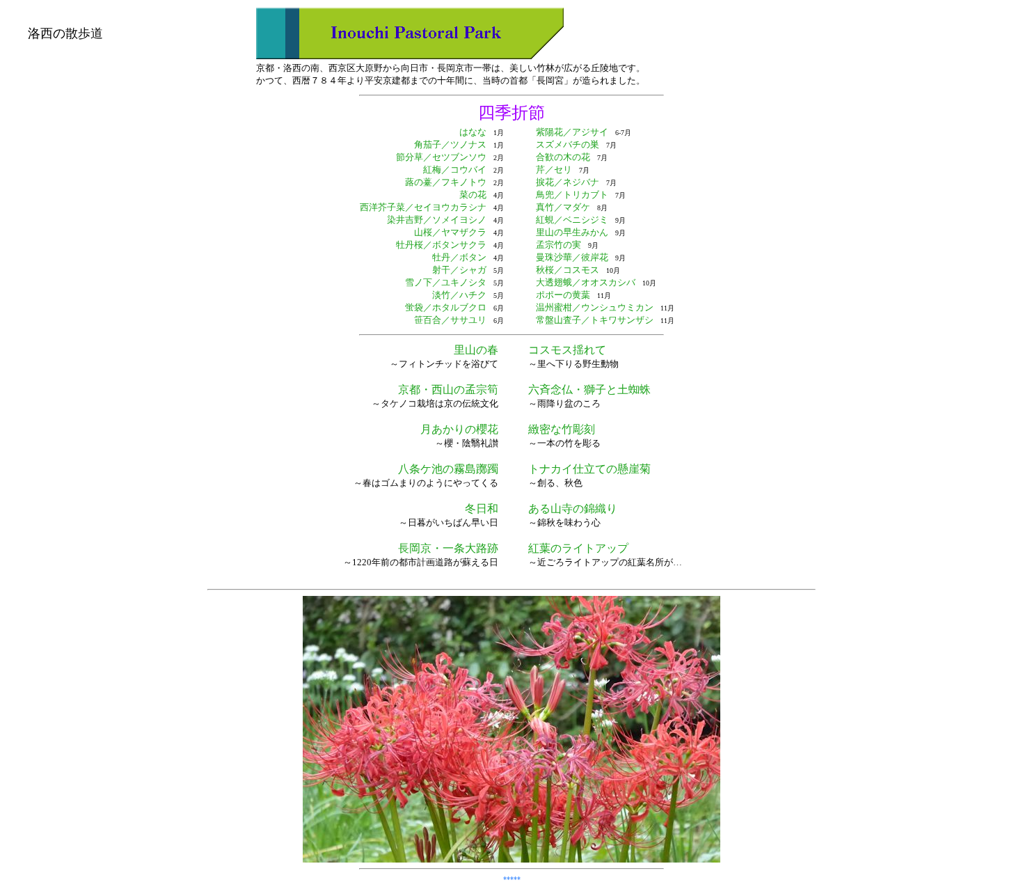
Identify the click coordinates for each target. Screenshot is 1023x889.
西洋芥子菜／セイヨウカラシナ (423, 207)
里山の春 (476, 350)
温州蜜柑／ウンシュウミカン (594, 307)
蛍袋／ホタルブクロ (445, 307)
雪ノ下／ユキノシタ (445, 282)
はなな (472, 132)
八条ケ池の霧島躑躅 (448, 469)
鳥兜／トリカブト (572, 194)
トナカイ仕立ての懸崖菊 (589, 469)
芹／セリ (554, 169)
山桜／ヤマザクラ (450, 232)
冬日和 (481, 508)
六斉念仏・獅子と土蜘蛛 (589, 389)
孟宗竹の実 (558, 244)
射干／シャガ (459, 270)
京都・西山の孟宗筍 (448, 389)
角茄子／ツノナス (450, 144)
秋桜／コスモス (567, 270)
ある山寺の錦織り (572, 508)
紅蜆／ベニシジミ (572, 219)
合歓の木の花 (563, 157)
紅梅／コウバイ (454, 169)
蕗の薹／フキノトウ (445, 182)
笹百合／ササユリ (450, 320)
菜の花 (472, 194)
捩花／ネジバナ (567, 182)
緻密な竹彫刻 (561, 429)
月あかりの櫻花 (459, 429)
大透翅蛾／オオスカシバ (585, 282)
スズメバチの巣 (567, 144)
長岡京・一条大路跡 (448, 548)
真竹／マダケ (563, 207)
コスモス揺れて (567, 350)
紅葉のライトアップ (578, 548)
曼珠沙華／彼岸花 (572, 257)
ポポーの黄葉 (563, 295)
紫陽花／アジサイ (572, 132)
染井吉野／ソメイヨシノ (436, 219)
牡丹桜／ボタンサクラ (441, 244)
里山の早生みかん (572, 232)
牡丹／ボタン (459, 257)
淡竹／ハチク (459, 295)
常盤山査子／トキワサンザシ (594, 320)
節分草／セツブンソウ (441, 157)
